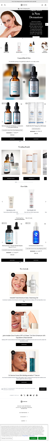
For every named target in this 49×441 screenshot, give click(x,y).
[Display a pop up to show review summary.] (17, 132)
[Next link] (46, 166)
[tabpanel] (24, 242)
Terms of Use (32, 435)
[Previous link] (2, 166)
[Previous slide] (1, 24)
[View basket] (45, 5)
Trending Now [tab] (19, 218)
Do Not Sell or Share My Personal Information (24, 408)
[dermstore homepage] (24, 5)
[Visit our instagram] (27, 395)
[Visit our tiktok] (33, 395)
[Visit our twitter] (24, 395)
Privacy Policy (25, 435)
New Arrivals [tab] (29, 218)
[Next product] (46, 122)
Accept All (33, 438)
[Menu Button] (1, 5)
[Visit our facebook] (21, 395)
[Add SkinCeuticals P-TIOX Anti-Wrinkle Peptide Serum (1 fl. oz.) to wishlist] (21, 223)
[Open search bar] (4, 5)
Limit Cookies (42, 438)
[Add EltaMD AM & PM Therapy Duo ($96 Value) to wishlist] (45, 104)
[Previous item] (1, 48)
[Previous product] (2, 122)
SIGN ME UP (42, 389)
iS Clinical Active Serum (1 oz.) (36, 245)
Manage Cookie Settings (7, 438)
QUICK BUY (12, 139)
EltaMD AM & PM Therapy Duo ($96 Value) (36, 126)
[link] (42, 5)
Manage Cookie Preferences (24, 406)
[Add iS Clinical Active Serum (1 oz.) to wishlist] (45, 223)
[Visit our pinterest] (36, 395)
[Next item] (47, 48)
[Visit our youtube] (30, 395)
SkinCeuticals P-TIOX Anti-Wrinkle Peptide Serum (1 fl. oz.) (12, 246)
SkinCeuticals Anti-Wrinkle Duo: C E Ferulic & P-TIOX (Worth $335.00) (12, 126)
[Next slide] (46, 24)
